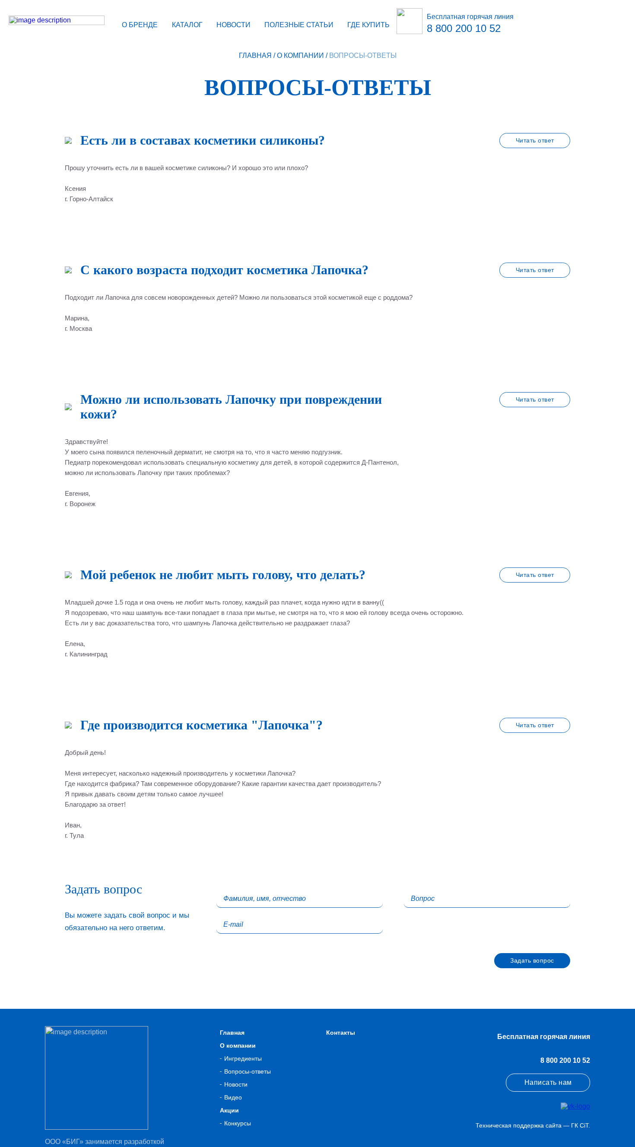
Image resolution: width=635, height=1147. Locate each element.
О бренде (140, 25)
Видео (233, 1097)
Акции (229, 1110)
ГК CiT (579, 1125)
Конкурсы (237, 1123)
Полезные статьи (298, 25)
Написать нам (548, 1082)
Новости (233, 25)
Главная (255, 55)
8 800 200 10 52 (565, 1060)
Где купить (368, 25)
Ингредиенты (243, 1058)
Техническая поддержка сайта (519, 1125)
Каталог (187, 25)
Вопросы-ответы (247, 1071)
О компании (300, 55)
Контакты (340, 1032)
